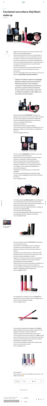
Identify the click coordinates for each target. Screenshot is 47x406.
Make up (4, 8)
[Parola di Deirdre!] (23, 2)
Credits (25, 401)
